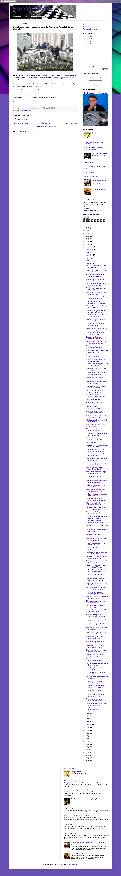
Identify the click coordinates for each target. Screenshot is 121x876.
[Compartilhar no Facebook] (52, 108)
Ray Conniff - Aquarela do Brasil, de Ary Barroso (86, 799)
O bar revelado (89, 172)
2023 (86, 236)
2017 (86, 733)
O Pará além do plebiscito (100, 189)
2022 (86, 239)
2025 (86, 230)
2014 (86, 741)
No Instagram (88, 38)
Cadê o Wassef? (91, 442)
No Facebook (88, 36)
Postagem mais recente (20, 123)
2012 (86, 747)
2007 (86, 761)
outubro (89, 252)
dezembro (89, 247)
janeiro (88, 724)
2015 (86, 738)
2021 (86, 241)
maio (88, 713)
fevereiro (89, 721)
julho (88, 260)
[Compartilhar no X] (50, 108)
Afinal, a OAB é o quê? (91, 176)
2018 (86, 730)
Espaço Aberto (31, 8)
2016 (86, 736)
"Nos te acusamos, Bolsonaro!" (95, 93)
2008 (86, 758)
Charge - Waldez (97, 133)
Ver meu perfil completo (90, 29)
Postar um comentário (22, 119)
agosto (88, 258)
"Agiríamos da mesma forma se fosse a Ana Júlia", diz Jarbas (99, 181)
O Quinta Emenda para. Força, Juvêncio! (76, 781)
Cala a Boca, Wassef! (93, 399)
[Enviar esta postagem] (43, 108)
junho (88, 263)
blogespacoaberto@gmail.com (92, 210)
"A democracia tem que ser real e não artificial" (78, 815)
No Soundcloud (89, 41)
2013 (86, 744)
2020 (86, 244)
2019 (86, 727)
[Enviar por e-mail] (47, 108)
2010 (86, 752)
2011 (86, 749)
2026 (86, 228)
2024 (86, 233)
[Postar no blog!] (49, 108)
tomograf (59, 864)
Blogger (74, 864)
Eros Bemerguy (89, 162)
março (88, 718)
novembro (89, 249)
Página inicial (45, 123)
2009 (86, 755)
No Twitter (87, 43)
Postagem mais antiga (70, 123)
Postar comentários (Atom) (26, 131)
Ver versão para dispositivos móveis (45, 126)
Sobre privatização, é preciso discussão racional (79, 790)
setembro (89, 255)
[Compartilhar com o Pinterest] (54, 108)
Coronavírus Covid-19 (27, 110)
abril (88, 716)
